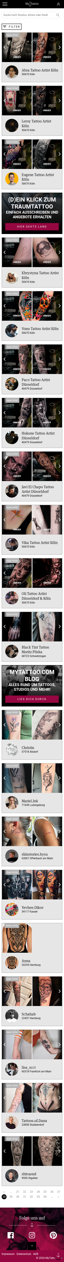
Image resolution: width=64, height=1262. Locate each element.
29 (11, 1196)
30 (17, 1196)
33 (38, 1196)
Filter (14, 26)
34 (44, 1196)
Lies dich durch (32, 699)
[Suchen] (58, 15)
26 (51, 1191)
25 (44, 1191)
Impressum (8, 1254)
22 (24, 1191)
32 (31, 1196)
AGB (35, 1254)
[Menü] (58, 1255)
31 (24, 1196)
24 (38, 1191)
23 (31, 1191)
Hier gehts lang (32, 226)
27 (58, 1191)
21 (17, 1191)
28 (4, 1196)
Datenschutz (24, 1254)
